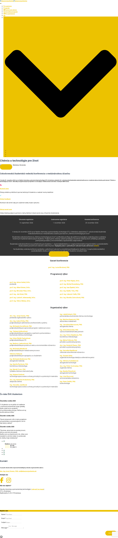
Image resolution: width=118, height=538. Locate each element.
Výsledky (6, 167)
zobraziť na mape (38, 489)
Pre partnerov (10, 14)
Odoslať (111, 533)
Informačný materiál (59, 254)
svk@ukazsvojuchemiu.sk (27, 471)
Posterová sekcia (11, 10)
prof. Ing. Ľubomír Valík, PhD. (70, 294)
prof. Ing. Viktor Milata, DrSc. (20, 301)
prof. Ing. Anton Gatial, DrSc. (20, 282)
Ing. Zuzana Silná (66, 356)
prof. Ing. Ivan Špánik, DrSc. (69, 287)
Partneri (10, 150)
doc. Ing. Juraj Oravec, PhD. (19, 316)
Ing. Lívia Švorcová (66, 376)
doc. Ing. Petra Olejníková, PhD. (71, 335)
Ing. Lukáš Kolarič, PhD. (68, 314)
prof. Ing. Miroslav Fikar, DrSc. (20, 291)
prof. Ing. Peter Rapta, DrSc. (70, 281)
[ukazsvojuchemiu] (13, 1)
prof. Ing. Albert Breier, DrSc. (20, 287)
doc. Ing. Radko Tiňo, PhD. (69, 291)
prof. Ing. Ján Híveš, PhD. (18, 294)
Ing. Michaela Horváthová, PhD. (21, 326)
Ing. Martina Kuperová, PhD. (69, 319)
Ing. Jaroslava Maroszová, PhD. (71, 325)
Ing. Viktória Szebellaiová (69, 361)
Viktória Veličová (16, 354)
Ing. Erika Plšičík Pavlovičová (20, 338)
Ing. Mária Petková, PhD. (68, 340)
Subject (3, 522)
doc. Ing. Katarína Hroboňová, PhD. (22, 380)
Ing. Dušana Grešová (17, 374)
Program (6, 8)
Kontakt (11, 156)
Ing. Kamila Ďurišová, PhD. (19, 364)
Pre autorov (7, 6)
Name (3, 514)
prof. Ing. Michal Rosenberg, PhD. (71, 284)
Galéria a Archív (13, 152)
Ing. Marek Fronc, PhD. (18, 369)
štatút (96, 246)
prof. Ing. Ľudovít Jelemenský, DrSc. (23, 297)
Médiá (10, 154)
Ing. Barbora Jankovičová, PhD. (21, 343)
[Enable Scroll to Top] (1, 537)
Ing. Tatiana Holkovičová (18, 331)
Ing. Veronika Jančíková (18, 385)
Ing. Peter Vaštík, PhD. (68, 381)
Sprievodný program (10, 12)
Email (3, 518)
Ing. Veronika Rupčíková (68, 350)
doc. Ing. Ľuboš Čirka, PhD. (19, 321)
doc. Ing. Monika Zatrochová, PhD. (72, 297)
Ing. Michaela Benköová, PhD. (20, 359)
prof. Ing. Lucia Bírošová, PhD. (59, 267)
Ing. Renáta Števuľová (67, 371)
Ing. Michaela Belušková (18, 349)
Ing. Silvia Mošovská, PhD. (69, 330)
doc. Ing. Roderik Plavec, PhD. (70, 345)
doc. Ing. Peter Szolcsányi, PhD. (71, 366)
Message (4, 528)
